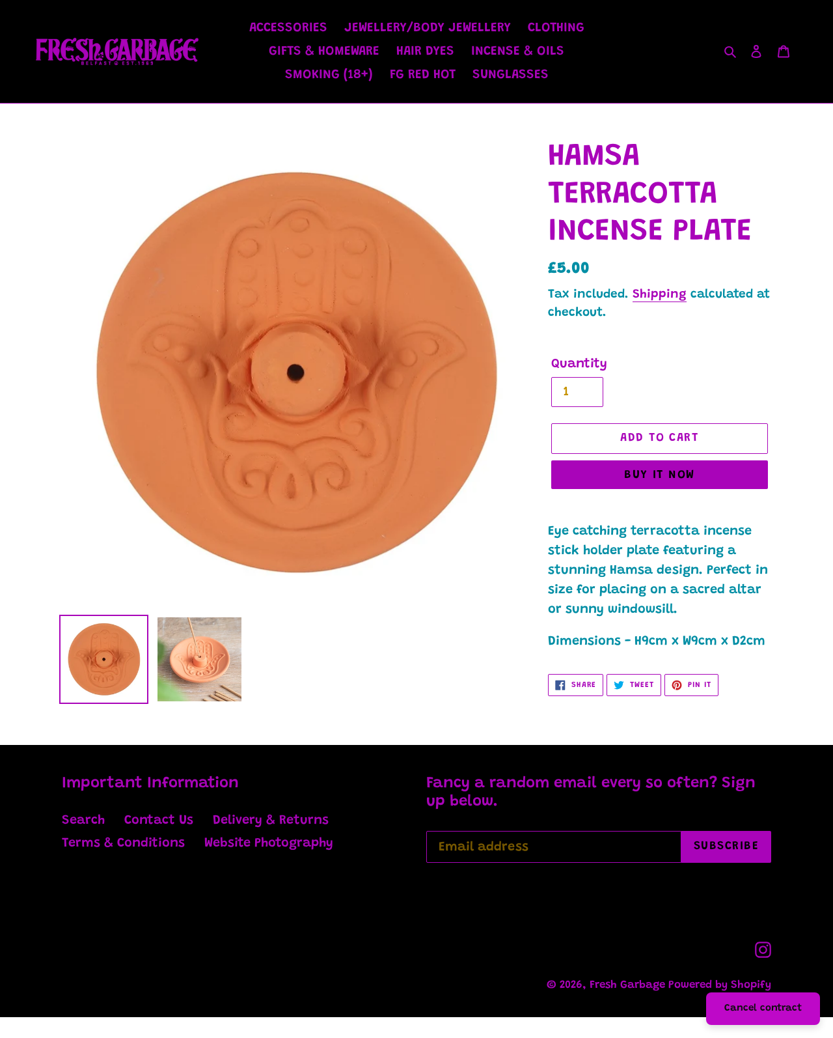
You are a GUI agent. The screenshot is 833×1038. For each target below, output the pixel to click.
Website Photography (268, 843)
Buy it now (659, 475)
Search (83, 820)
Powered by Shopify (719, 985)
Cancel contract (763, 1008)
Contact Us (158, 820)
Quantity (579, 364)
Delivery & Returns (271, 820)
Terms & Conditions (123, 843)
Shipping (660, 294)
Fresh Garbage (629, 985)
